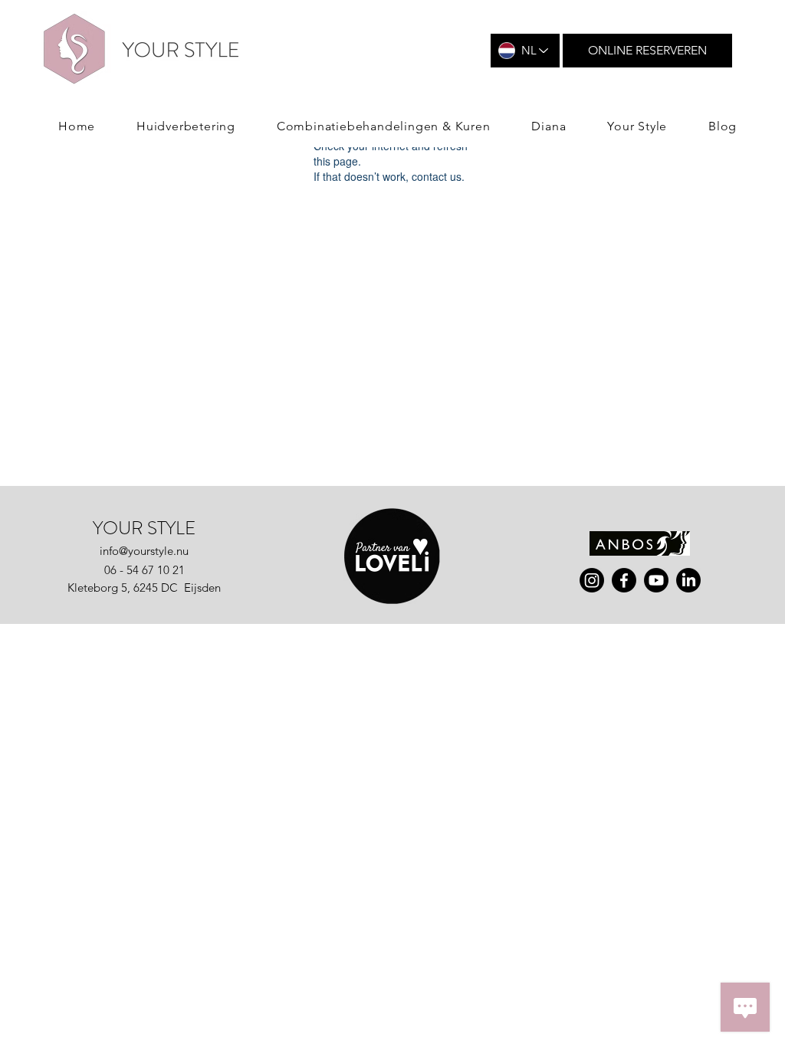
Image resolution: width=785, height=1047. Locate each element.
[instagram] (592, 580)
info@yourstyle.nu (144, 550)
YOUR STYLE (144, 528)
